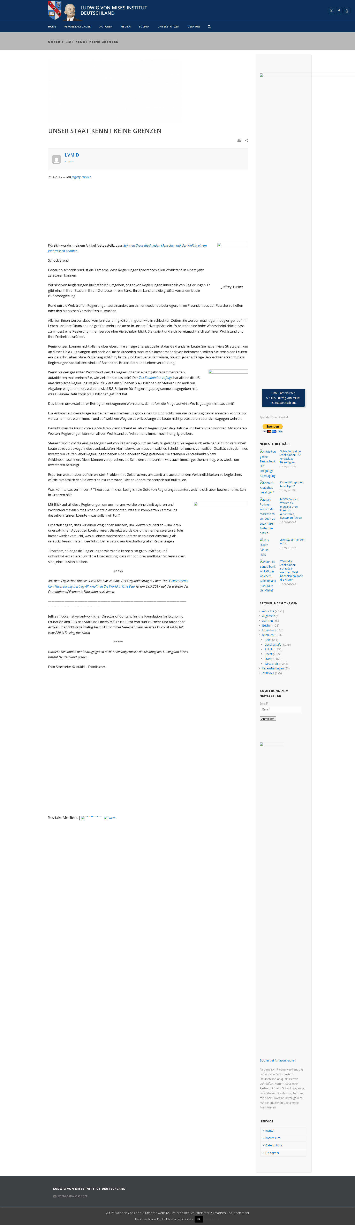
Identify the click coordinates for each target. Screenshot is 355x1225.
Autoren (105, 26)
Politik (269, 649)
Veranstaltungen (77, 26)
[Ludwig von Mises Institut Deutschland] (96, 10)
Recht (268, 654)
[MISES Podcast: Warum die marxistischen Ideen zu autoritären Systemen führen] (268, 516)
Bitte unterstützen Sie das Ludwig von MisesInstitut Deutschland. (283, 397)
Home (52, 26)
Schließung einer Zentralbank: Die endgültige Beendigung (290, 456)
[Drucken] (239, 140)
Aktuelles (268, 611)
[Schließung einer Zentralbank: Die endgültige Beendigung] (268, 463)
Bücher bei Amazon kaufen (278, 1060)
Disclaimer (272, 1153)
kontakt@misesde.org (72, 1196)
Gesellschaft (273, 644)
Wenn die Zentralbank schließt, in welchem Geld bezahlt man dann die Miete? (291, 570)
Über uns (194, 26)
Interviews (269, 630)
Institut (269, 1130)
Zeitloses (268, 673)
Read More (212, 1219)
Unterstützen (168, 26)
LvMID (72, 155)
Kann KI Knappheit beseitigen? (291, 484)
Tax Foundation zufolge (155, 377)
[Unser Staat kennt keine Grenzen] (148, 91)
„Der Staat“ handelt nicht (292, 541)
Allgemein (268, 616)
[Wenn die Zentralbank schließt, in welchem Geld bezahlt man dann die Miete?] (268, 576)
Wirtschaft (271, 664)
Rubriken (268, 635)
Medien (126, 26)
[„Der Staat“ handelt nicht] (268, 547)
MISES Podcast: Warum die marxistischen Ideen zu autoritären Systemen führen (291, 508)
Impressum (272, 1138)
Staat (268, 659)
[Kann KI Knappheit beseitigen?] (268, 487)
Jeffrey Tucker (81, 177)
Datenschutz (273, 1145)
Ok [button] (199, 1219)
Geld (268, 640)
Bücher (144, 26)
